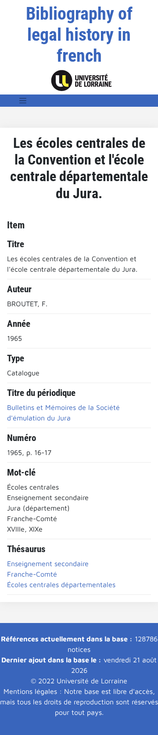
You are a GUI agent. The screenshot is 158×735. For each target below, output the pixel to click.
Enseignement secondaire (48, 563)
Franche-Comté (32, 574)
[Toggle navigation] (22, 100)
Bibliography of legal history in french (79, 35)
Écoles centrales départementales (61, 584)
